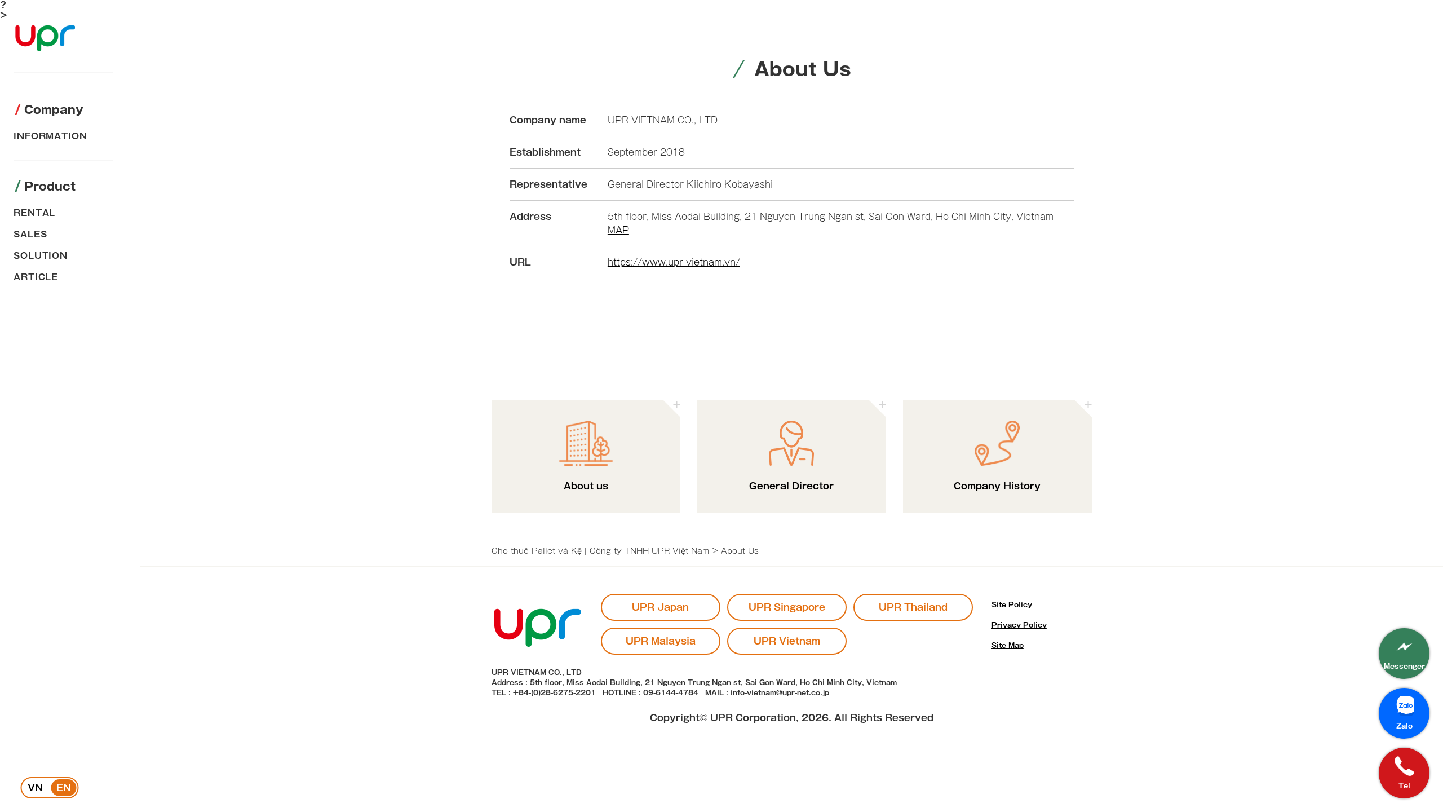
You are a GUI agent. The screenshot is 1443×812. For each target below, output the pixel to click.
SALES (30, 234)
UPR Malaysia (661, 641)
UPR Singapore (787, 607)
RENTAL (34, 213)
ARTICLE (36, 277)
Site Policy (1011, 604)
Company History (997, 486)
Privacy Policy (1019, 624)
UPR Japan (660, 607)
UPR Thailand (913, 607)
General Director (791, 486)
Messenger (1404, 666)
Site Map (1007, 645)
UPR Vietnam (787, 641)
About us (586, 486)
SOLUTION (41, 255)
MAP (618, 230)
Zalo (1404, 725)
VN (35, 787)
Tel (1404, 785)
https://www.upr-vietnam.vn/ (674, 262)
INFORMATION (50, 136)
